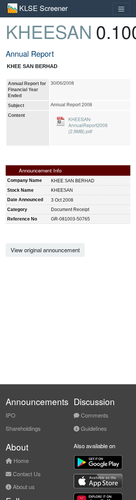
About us (23, 487)
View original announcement (45, 250)
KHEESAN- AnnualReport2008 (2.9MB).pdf (88, 125)
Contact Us (26, 474)
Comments (93, 415)
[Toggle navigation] (121, 9)
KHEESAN (49, 31)
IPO (10, 415)
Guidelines (93, 428)
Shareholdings (23, 428)
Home (20, 460)
